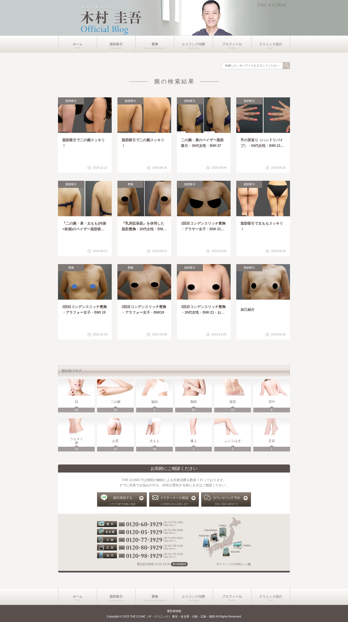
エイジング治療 (193, 44)
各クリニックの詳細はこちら (233, 564)
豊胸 (155, 44)
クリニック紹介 (270, 44)
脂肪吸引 (116, 44)
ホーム (78, 44)
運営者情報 (174, 611)
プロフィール (232, 44)
